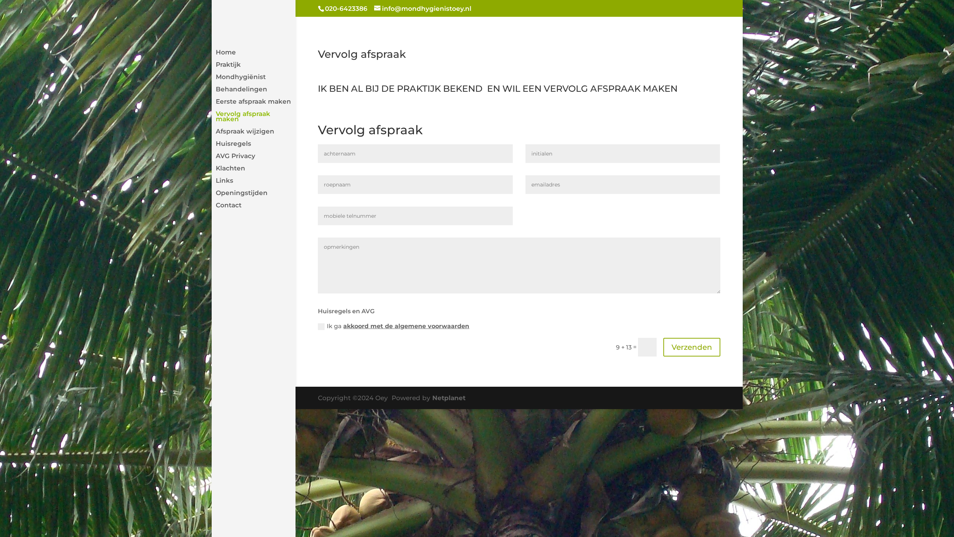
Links (224, 181)
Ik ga (398, 326)
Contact (228, 205)
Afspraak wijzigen (245, 132)
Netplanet (448, 398)
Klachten (230, 169)
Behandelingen (241, 90)
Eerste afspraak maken (253, 102)
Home (226, 53)
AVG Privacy (235, 156)
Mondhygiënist (241, 77)
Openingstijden (242, 193)
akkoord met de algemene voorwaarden (406, 326)
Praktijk (228, 65)
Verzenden (692, 347)
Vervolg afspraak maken (243, 117)
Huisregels (233, 144)
